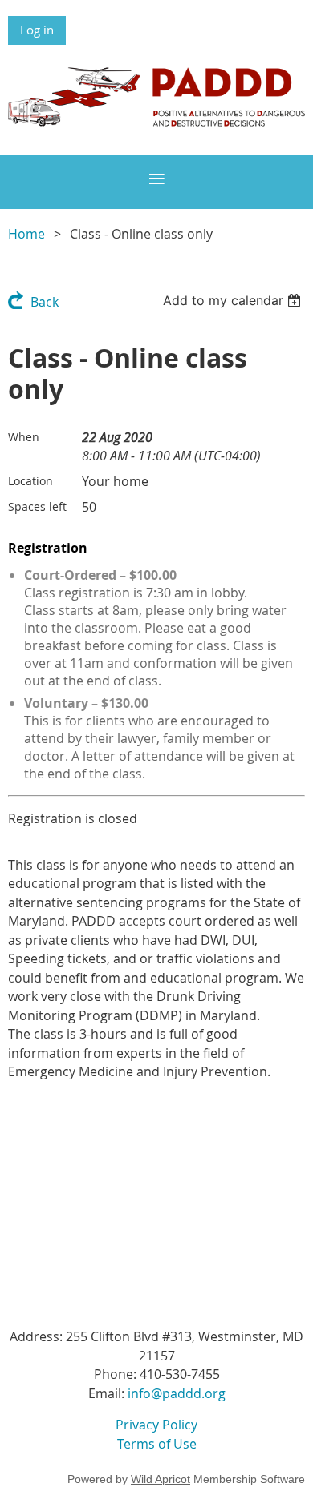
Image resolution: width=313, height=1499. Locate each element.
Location (30, 480)
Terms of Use (157, 1444)
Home (26, 234)
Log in (37, 30)
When (23, 436)
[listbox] (234, 300)
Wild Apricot (160, 1479)
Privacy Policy (156, 1424)
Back (44, 302)
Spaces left (37, 506)
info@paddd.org (177, 1393)
